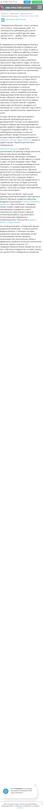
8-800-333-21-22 (10, 1)
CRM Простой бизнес (18, 7)
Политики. (20, 808)
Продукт (4, 13)
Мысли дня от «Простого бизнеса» (17, 14)
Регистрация (37, 2)
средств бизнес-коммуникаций (18, 220)
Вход (27, 2)
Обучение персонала (9, 149)
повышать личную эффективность (15, 140)
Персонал (14, 13)
